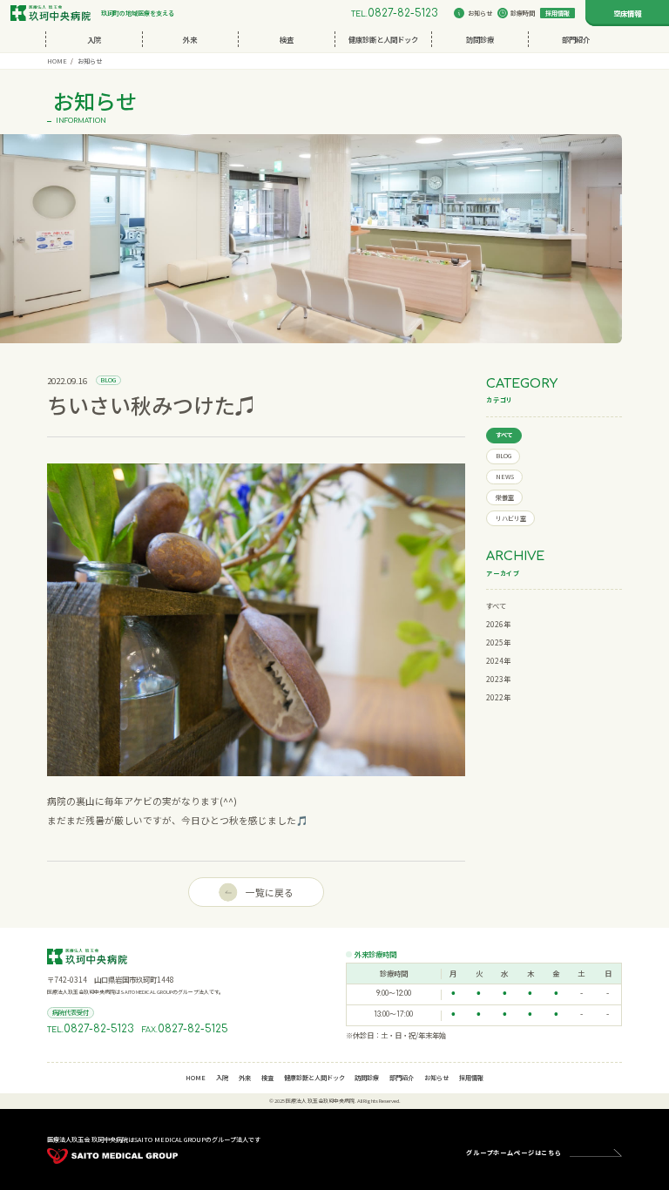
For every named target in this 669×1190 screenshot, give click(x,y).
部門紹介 (576, 39)
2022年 (498, 697)
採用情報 (557, 13)
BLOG (503, 455)
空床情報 (627, 13)
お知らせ (480, 13)
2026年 (498, 624)
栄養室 (505, 497)
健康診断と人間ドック (383, 39)
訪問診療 (480, 39)
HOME (57, 61)
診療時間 (522, 13)
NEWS (505, 476)
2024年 (498, 660)
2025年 (498, 642)
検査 (287, 39)
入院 (94, 39)
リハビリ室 (511, 518)
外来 (190, 39)
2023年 (498, 678)
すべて (504, 434)
